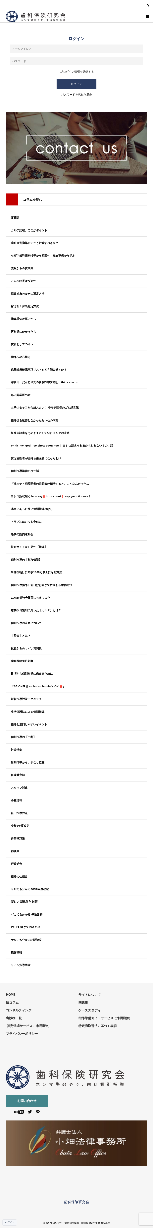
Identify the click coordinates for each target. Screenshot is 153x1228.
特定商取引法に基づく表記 (97, 1026)
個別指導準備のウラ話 (25, 470)
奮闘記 (15, 217)
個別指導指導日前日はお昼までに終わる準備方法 (41, 585)
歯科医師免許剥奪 (22, 661)
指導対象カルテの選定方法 (27, 293)
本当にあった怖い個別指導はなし (32, 508)
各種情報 (16, 800)
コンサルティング (18, 1010)
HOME (11, 994)
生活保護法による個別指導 (27, 711)
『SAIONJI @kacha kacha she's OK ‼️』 (38, 686)
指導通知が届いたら (23, 318)
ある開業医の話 (20, 395)
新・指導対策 (19, 813)
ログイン (10, 1222)
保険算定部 (18, 774)
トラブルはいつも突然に (26, 521)
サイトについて (89, 994)
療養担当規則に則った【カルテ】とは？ (36, 610)
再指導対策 (18, 838)
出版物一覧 (14, 1018)
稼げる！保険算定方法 (25, 306)
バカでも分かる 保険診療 (26, 914)
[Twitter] (30, 1113)
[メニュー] (147, 16)
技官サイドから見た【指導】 (29, 546)
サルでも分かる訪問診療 (26, 939)
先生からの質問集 (22, 268)
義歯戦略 (16, 952)
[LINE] (38, 1113)
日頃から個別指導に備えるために (32, 673)
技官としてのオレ (22, 344)
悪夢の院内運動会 (22, 534)
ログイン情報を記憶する (78, 71)
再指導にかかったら (23, 331)
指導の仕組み (19, 876)
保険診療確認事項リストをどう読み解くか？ (39, 369)
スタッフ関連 (19, 787)
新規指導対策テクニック (26, 699)
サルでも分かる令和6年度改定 (30, 889)
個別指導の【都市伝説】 (26, 559)
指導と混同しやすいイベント (29, 724)
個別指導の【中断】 (23, 737)
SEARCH (148, 5)
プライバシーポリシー (22, 1033)
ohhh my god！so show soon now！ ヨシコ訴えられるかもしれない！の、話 (62, 445)
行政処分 (16, 863)
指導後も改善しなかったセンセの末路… (36, 420)
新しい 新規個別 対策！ (25, 901)
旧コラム (12, 1002)
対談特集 (16, 749)
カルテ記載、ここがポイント (29, 230)
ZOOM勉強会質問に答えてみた (30, 597)
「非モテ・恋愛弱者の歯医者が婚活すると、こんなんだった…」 (51, 483)
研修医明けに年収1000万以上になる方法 (38, 572)
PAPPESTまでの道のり (25, 927)
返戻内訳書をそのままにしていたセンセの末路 (40, 433)
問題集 (83, 1002)
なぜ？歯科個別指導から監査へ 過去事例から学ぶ (43, 255)
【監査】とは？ (20, 635)
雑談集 (15, 851)
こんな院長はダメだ (23, 280)
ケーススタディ (89, 1010)
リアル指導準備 (20, 965)
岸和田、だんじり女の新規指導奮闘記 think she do (44, 382)
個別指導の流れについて (26, 623)
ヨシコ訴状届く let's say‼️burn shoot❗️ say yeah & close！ (51, 496)
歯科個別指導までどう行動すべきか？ (34, 242)
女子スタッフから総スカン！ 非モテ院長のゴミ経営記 (45, 407)
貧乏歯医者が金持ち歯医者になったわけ (36, 458)
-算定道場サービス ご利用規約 (27, 1026)
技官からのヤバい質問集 (26, 648)
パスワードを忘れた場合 (76, 94)
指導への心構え (20, 357)
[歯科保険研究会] (35, 16)
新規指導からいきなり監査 (27, 762)
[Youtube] (19, 1113)
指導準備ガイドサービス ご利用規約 (104, 1018)
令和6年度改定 (20, 825)
